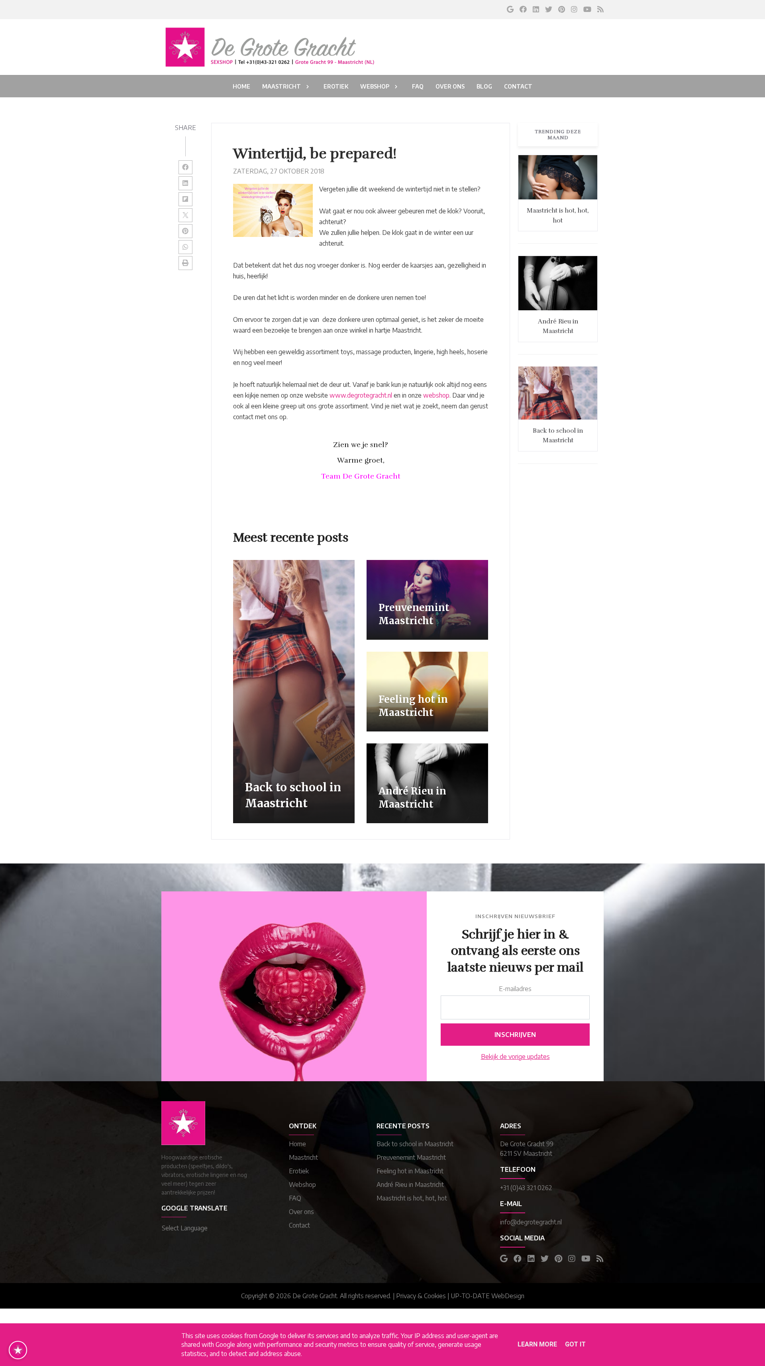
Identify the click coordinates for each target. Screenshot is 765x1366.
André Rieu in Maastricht (410, 1185)
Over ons (301, 1212)
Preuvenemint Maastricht (411, 1157)
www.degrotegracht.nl (361, 395)
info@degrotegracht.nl (531, 1222)
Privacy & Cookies (420, 1296)
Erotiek (299, 1171)
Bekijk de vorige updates (515, 1056)
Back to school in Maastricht (415, 1144)
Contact (299, 1225)
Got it (575, 1344)
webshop (436, 395)
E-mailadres (515, 989)
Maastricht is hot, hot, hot (412, 1198)
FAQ (295, 1198)
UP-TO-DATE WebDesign (487, 1296)
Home (297, 1144)
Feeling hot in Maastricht (410, 1171)
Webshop (302, 1185)
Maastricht (303, 1157)
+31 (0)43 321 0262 (526, 1188)
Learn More (537, 1344)
